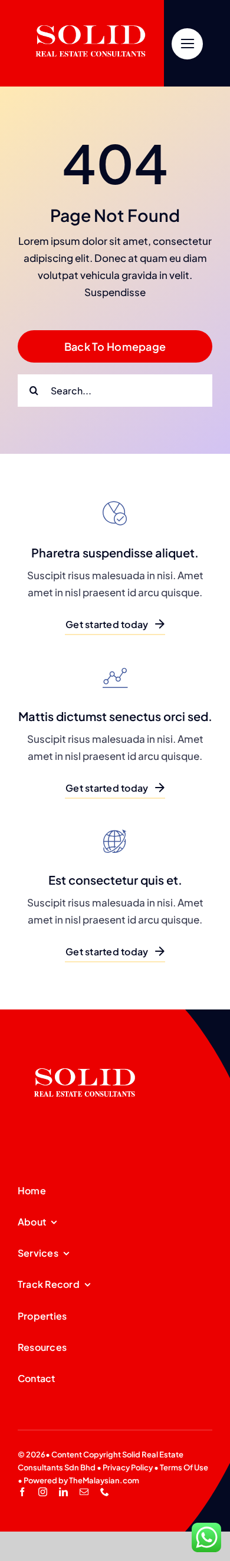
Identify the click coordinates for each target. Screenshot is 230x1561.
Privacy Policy (128, 1467)
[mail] (84, 1491)
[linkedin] (63, 1491)
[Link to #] (187, 43)
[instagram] (42, 1491)
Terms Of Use (184, 1467)
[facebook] (22, 1491)
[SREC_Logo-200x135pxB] (85, 1049)
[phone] (104, 1491)
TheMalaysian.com (104, 1480)
